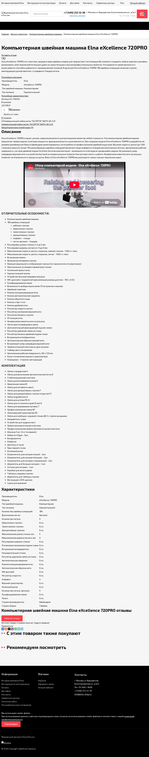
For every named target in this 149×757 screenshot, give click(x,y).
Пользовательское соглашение (16, 705)
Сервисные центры (10, 698)
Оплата (5, 687)
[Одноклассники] (6, 629)
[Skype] (18, 629)
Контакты (6, 694)
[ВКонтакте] (2, 629)
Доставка (5, 691)
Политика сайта (9, 701)
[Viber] (12, 629)
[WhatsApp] (15, 629)
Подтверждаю (11, 724)
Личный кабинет (46, 687)
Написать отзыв (12, 618)
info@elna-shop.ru (83, 694)
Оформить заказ (46, 684)
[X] (9, 629)
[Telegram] (22, 629)
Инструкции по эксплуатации (15, 684)
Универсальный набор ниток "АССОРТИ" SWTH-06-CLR (27, 124)
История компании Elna (12, 680)
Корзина (42, 680)
